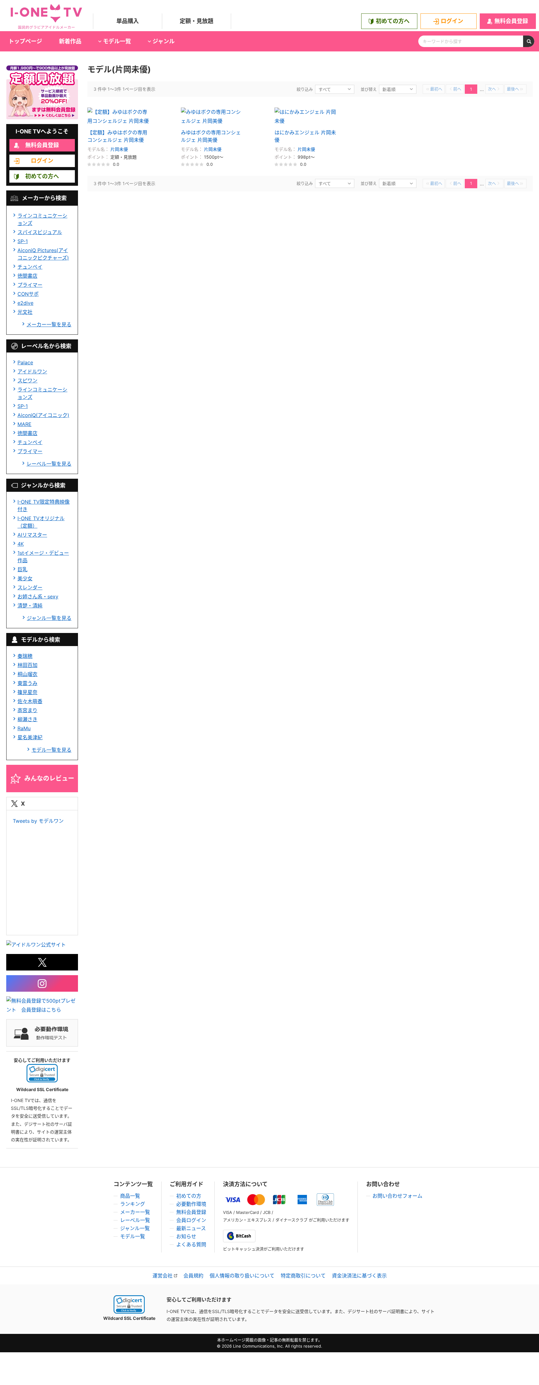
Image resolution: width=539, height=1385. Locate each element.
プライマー (29, 285)
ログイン (452, 21)
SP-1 (22, 241)
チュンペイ (29, 267)
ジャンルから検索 (43, 485)
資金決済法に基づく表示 (359, 1275)
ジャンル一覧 (135, 1228)
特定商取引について (303, 1275)
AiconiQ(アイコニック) (43, 415)
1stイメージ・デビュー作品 (43, 556)
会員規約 (193, 1275)
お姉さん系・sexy (37, 596)
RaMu (24, 728)
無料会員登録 (511, 21)
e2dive (25, 303)
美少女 (24, 578)
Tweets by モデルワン (38, 821)
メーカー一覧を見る (49, 324)
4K (20, 544)
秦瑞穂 (24, 656)
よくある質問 (191, 1244)
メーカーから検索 (44, 198)
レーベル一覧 (135, 1220)
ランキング (132, 1203)
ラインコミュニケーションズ (42, 219)
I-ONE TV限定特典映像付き (43, 505)
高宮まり (27, 710)
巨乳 (22, 569)
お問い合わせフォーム (397, 1195)
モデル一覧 (132, 1236)
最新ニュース (191, 1228)
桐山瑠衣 (27, 674)
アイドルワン (32, 371)
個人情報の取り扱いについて (242, 1275)
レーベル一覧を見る (49, 464)
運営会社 (162, 1275)
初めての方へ (393, 21)
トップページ (25, 41)
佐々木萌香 (29, 701)
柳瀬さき (27, 719)
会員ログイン (191, 1220)
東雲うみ (27, 683)
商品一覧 (130, 1195)
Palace (25, 362)
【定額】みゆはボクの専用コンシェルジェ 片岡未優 (117, 136)
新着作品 (70, 41)
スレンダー (29, 587)
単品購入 (127, 21)
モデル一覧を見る (51, 750)
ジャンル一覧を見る (49, 618)
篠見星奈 (27, 692)
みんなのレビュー (49, 778)
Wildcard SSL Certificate (129, 1318)
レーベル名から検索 (46, 346)
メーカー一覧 (135, 1212)
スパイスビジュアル (39, 232)
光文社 (24, 312)
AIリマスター (32, 535)
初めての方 (188, 1195)
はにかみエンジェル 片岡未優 (305, 136)
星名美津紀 (29, 737)
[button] (42, 1073)
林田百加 (27, 665)
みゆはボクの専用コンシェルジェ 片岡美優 (211, 136)
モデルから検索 (40, 639)
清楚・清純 (29, 605)
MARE (24, 424)
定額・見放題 (196, 21)
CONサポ (28, 294)
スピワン (27, 380)
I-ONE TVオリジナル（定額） (41, 522)
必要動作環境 (191, 1203)
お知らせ (186, 1236)
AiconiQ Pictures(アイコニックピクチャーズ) (43, 254)
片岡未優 (119, 149)
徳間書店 (27, 276)
